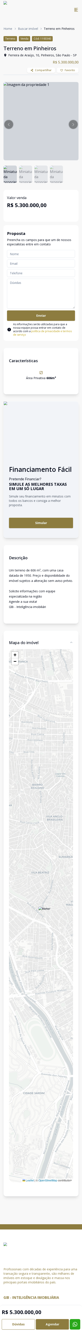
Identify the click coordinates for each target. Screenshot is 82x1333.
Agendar (52, 1324)
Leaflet (29, 1180)
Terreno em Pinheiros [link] (59, 29)
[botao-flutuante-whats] (75, 1324)
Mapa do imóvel (23, 642)
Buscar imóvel (28, 29)
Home (7, 29)
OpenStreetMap (47, 1180)
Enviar (41, 315)
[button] (8, 124)
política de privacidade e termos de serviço (42, 333)
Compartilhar (43, 70)
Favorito (70, 70)
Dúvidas (18, 1324)
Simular (41, 523)
